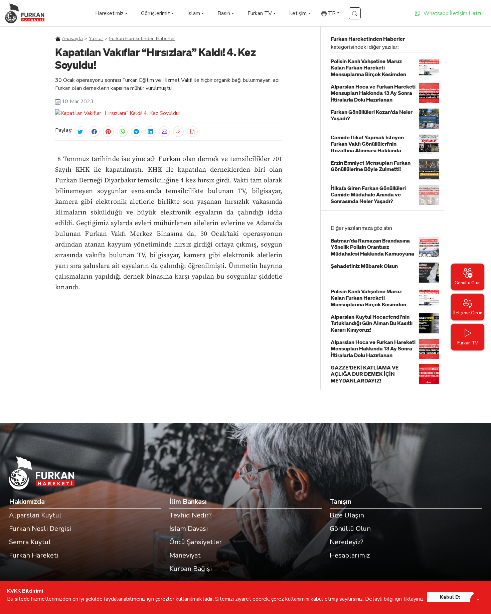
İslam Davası (188, 528)
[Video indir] (192, 131)
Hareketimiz (109, 13)
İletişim (298, 13)
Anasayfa (72, 38)
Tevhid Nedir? (190, 515)
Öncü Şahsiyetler (195, 542)
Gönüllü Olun (350, 528)
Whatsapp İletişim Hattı (452, 13)
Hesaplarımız (350, 555)
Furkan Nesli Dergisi (40, 528)
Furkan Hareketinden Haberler (142, 38)
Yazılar (96, 38)
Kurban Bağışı (190, 568)
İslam (193, 13)
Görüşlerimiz (155, 13)
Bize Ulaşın (347, 515)
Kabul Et (450, 597)
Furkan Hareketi (33, 555)
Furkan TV (260, 13)
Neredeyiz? (346, 542)
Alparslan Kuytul (35, 515)
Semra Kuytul (30, 542)
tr (331, 13)
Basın (223, 13)
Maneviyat (185, 555)
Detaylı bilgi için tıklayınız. (395, 599)
